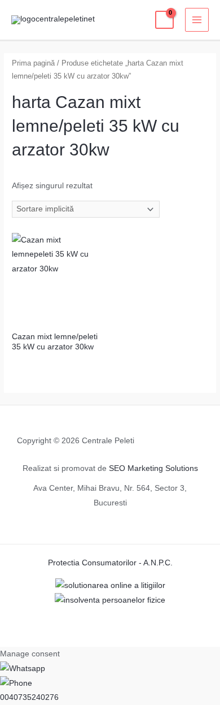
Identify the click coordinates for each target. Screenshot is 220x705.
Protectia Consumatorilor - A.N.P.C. (110, 563)
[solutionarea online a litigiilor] (110, 585)
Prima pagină (33, 63)
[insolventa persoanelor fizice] (110, 599)
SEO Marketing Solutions (153, 468)
